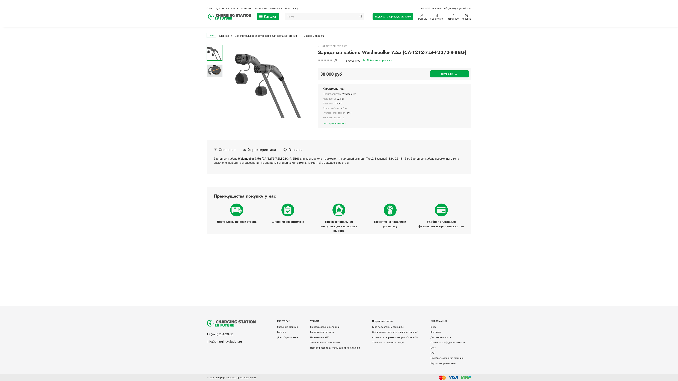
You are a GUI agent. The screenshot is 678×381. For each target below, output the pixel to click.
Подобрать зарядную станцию (393, 16)
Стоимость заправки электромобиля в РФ (395, 337)
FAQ (295, 8)
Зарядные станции (287, 327)
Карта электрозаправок (269, 8)
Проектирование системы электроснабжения (335, 347)
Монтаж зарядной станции (325, 327)
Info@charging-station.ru (457, 8)
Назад (211, 35)
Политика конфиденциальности (448, 342)
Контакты (246, 8)
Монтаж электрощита (322, 332)
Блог (288, 8)
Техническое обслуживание (325, 342)
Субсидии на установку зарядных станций (395, 332)
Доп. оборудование (287, 337)
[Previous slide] (230, 81)
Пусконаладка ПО (319, 337)
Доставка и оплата (227, 8)
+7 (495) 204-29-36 (431, 8)
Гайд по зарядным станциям (388, 327)
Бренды (281, 332)
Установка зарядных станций (388, 342)
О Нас (210, 8)
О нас (433, 327)
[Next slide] (306, 81)
